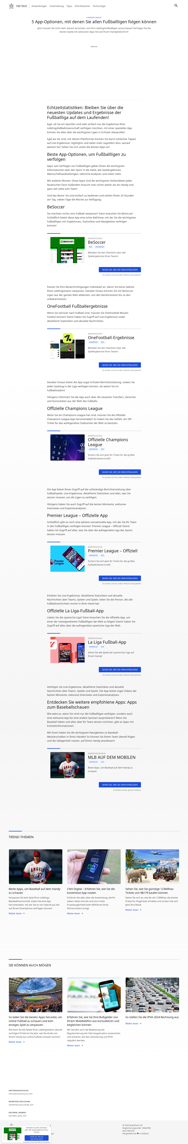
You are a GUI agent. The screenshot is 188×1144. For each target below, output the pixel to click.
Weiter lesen (15, 913)
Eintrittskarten (82, 6)
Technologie (99, 6)
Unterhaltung (57, 6)
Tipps (69, 6)
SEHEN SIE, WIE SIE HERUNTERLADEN (120, 269)
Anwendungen (39, 6)
